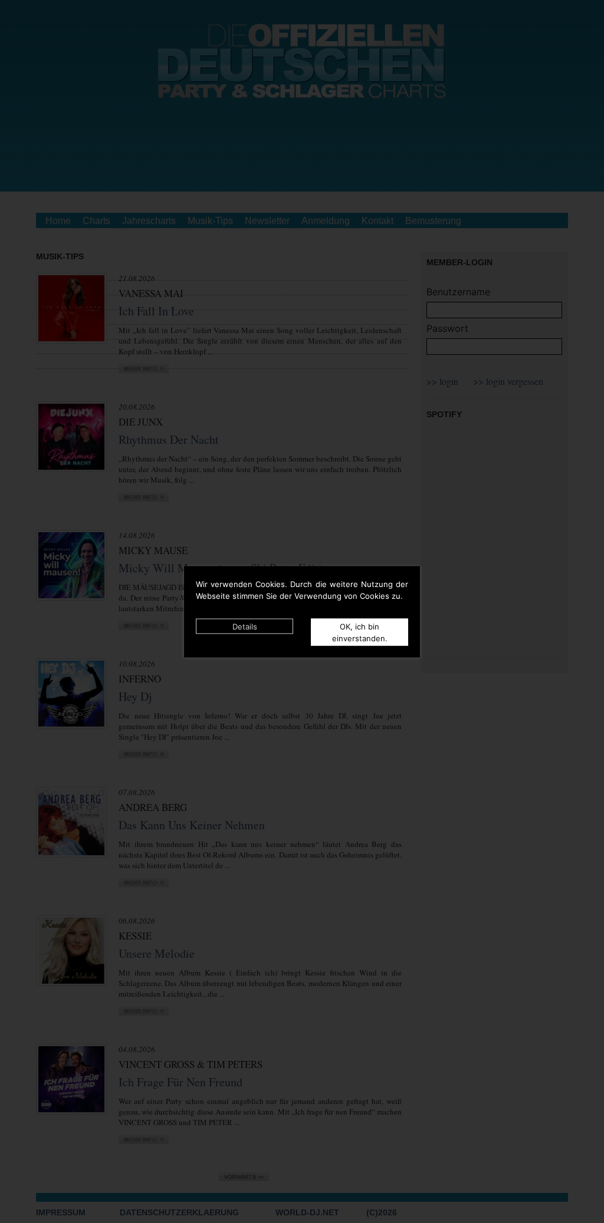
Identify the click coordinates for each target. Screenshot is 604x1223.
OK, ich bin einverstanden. (360, 631)
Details (244, 626)
